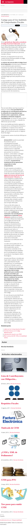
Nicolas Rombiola (5, 16)
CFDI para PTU (8, 480)
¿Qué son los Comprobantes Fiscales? (14, 329)
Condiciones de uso (5, 520)
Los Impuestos (9, 2)
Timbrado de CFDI (10, 428)
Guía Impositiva (5, 14)
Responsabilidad (17, 520)
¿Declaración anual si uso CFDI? (13, 334)
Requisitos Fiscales (10, 403)
